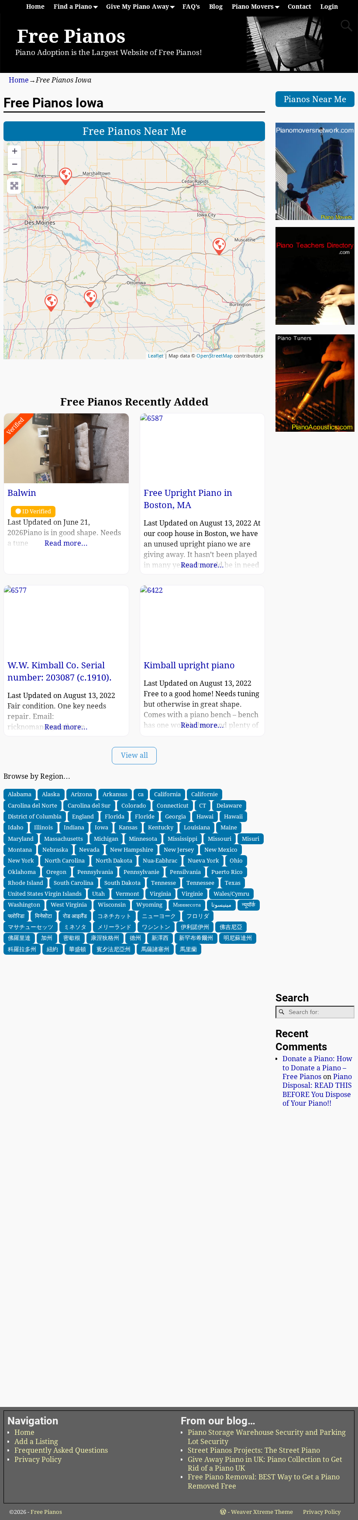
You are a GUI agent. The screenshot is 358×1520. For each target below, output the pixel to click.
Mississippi (182, 838)
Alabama (19, 794)
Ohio (236, 860)
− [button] (14, 163)
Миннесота (187, 904)
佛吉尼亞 (231, 926)
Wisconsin (112, 904)
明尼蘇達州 (238, 937)
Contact (299, 6)
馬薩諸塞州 (155, 949)
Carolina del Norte (32, 805)
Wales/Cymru (231, 893)
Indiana (74, 827)
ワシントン (156, 926)
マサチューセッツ (30, 926)
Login (329, 6)
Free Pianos (71, 36)
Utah (98, 893)
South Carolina (73, 882)
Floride (145, 816)
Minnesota (143, 838)
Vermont (127, 893)
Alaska (51, 794)
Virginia (160, 893)
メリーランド (114, 926)
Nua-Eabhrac (160, 860)
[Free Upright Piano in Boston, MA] (90, 298)
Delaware (229, 805)
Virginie (192, 893)
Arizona (81, 794)
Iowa (101, 827)
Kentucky (160, 827)
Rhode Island (25, 882)
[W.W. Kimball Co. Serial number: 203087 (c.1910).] (219, 246)
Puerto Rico (227, 871)
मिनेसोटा (43, 915)
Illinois (43, 827)
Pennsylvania (95, 871)
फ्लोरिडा (16, 915)
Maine (228, 827)
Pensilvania (185, 871)
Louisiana (197, 827)
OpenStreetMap (214, 355)
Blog (216, 6)
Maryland (21, 838)
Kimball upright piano (189, 665)
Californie (204, 794)
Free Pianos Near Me (134, 131)
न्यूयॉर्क (248, 904)
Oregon (56, 871)
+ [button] (14, 150)
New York (21, 860)
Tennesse (163, 882)
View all (134, 755)
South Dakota (122, 882)
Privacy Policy (38, 1459)
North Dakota (114, 860)
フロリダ (197, 915)
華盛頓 (77, 949)
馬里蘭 (188, 949)
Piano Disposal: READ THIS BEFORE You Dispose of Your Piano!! (317, 1090)
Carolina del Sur (89, 805)
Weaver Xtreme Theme (262, 1512)
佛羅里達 (19, 937)
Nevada (89, 849)
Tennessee (200, 882)
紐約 (52, 949)
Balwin (21, 493)
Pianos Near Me (315, 99)
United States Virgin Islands (45, 893)
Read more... (66, 543)
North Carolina (65, 860)
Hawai (204, 816)
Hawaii (233, 816)
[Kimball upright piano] (51, 302)
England (83, 816)
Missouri (219, 838)
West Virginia (69, 904)
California (167, 794)
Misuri (250, 838)
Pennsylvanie (141, 871)
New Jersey (179, 849)
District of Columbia (35, 816)
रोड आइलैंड (75, 915)
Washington (24, 904)
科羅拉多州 (22, 949)
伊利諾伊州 (195, 926)
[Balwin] (65, 176)
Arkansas (115, 794)
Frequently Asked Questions (61, 1450)
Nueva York (203, 860)
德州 (135, 937)
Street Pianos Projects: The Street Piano (254, 1450)
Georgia (175, 816)
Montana (20, 849)
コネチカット (114, 915)
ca (141, 794)
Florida (114, 816)
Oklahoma (22, 871)
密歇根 (71, 937)
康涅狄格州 (105, 937)
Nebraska (55, 849)
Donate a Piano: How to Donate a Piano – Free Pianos (317, 1068)
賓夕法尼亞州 (113, 949)
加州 (46, 937)
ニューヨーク (159, 915)
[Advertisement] (134, 1007)
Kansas (128, 827)
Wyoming (149, 904)
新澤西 (160, 937)
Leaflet (155, 355)
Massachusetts (63, 838)
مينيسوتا (221, 904)
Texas (233, 882)
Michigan (106, 838)
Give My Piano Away (137, 6)
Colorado (133, 805)
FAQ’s (191, 6)
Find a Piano (73, 6)
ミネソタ (75, 926)
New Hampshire (131, 849)
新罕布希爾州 (196, 937)
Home (35, 6)
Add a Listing (36, 1441)
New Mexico (221, 849)
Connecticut (173, 805)
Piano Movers (253, 6)
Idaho (16, 827)
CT (202, 805)
